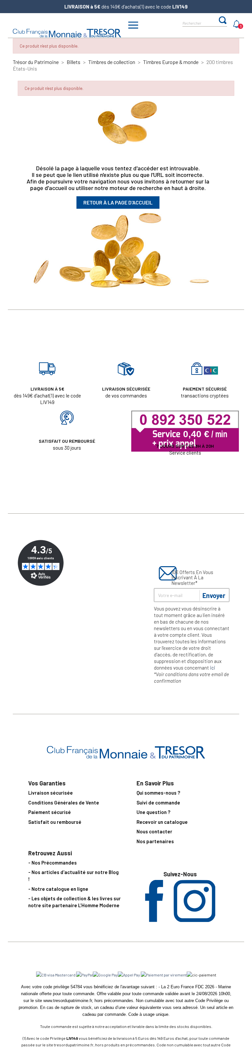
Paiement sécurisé (49, 812)
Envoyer (213, 595)
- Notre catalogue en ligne (58, 889)
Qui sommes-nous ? (158, 793)
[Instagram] (194, 919)
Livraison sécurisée (50, 793)
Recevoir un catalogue (162, 822)
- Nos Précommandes (52, 863)
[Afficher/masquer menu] (133, 26)
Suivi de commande (158, 802)
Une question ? (153, 812)
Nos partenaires (155, 841)
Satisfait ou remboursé (54, 822)
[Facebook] (154, 919)
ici (212, 668)
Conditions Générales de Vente (63, 802)
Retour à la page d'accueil (118, 202)
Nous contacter (154, 831)
